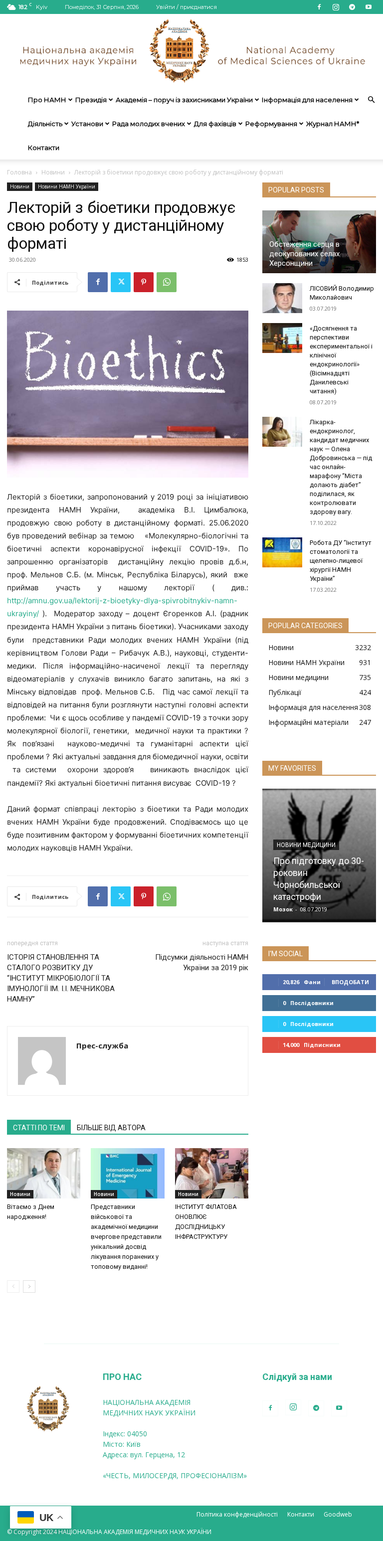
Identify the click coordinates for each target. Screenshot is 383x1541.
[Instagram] (335, 7)
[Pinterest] (144, 282)
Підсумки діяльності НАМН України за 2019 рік (201, 962)
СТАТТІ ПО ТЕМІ (39, 1128)
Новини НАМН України (66, 186)
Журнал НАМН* (332, 124)
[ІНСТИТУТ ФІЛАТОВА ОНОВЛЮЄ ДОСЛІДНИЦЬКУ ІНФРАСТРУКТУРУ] (211, 1173)
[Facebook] (319, 7)
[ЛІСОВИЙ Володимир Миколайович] (282, 298)
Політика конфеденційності (237, 1514)
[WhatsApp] (167, 282)
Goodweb (338, 1514)
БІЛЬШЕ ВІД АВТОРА (111, 1128)
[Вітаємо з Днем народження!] (43, 1173)
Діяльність (45, 124)
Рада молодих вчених (148, 124)
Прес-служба (102, 1045)
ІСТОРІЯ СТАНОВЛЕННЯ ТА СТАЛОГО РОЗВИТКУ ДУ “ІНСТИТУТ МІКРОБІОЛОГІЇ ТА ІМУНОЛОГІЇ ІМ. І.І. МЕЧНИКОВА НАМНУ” (61, 978)
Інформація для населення (307, 100)
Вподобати (350, 982)
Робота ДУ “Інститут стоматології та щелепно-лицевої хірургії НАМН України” (341, 560)
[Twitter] (121, 282)
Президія (91, 100)
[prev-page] (13, 1286)
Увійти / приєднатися (186, 6)
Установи (87, 124)
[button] (371, 100)
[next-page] (29, 1286)
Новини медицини (306, 845)
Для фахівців (215, 124)
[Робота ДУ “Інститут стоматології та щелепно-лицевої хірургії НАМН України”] (282, 552)
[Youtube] (368, 7)
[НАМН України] (191, 51)
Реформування (271, 124)
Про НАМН (47, 100)
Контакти (43, 148)
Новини (53, 172)
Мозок (283, 909)
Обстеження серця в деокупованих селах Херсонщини (304, 254)
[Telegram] (352, 7)
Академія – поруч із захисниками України (184, 100)
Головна (19, 172)
